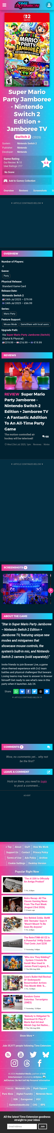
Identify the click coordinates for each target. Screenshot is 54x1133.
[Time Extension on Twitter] (33, 1055)
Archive (43, 857)
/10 (19, 162)
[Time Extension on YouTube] (20, 1055)
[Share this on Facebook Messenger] (47, 691)
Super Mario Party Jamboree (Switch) (28, 334)
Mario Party (9, 313)
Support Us (12, 852)
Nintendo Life (22, 1088)
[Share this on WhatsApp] (16, 691)
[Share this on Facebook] (28, 691)
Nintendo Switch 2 (27, 143)
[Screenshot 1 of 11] (25, 589)
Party (6, 275)
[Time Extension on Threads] (27, 1064)
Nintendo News (44, 1093)
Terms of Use (14, 857)
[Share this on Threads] (40, 691)
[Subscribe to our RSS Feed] (8, 1055)
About (18, 847)
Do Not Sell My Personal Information (32, 1080)
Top (9, 847)
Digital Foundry (24, 1093)
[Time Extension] (27, 5)
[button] (50, 590)
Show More (26, 1035)
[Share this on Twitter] (34, 691)
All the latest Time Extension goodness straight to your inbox (27, 1118)
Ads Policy (30, 857)
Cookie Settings (16, 863)
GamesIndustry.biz (19, 1104)
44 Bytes (37, 1077)
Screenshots (40, 190)
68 (47, 436)
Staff (27, 847)
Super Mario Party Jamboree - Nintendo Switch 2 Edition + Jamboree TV (27, 113)
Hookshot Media (23, 1074)
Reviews (23, 190)
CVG (35, 1104)
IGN (16, 1099)
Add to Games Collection (21, 180)
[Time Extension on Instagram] (14, 1064)
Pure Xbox (7, 1093)
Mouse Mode (10, 324)
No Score (9, 172)
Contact (26, 852)
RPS (43, 1104)
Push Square (40, 1088)
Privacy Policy (40, 852)
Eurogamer (27, 1099)
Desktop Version (37, 863)
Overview (9, 190)
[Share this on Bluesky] (22, 691)
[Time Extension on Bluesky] (45, 1055)
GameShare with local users (35, 324)
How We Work (40, 847)
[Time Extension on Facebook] (39, 1064)
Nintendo (22, 147)
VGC (38, 1099)
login (44, 781)
